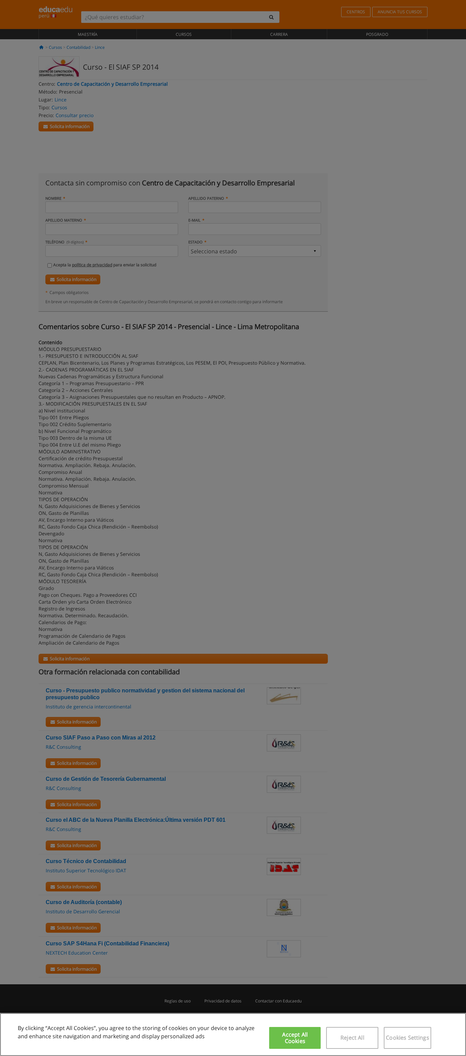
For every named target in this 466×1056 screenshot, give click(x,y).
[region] (233, 1034)
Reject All (352, 1037)
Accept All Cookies (295, 1038)
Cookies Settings (407, 1037)
